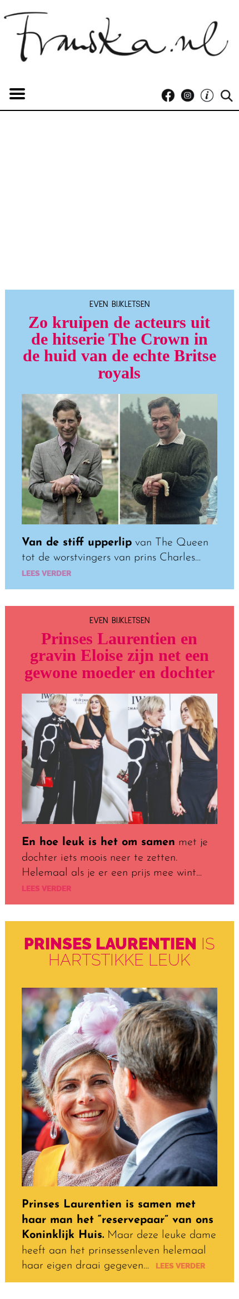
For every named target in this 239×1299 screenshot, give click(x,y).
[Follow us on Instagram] (190, 96)
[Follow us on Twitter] (210, 96)
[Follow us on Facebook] (171, 96)
